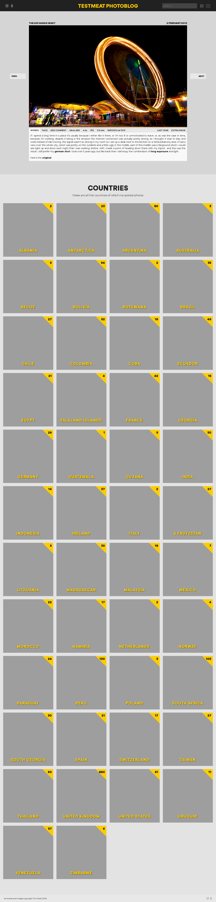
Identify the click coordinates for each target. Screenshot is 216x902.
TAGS (44, 130)
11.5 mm (100, 130)
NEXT (201, 76)
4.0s (85, 130)
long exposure (159, 151)
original (46, 157)
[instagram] (8, 6)
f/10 (92, 130)
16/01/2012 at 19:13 (116, 130)
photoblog (108, 6)
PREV (14, 76)
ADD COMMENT (58, 130)
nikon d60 (74, 130)
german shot (62, 151)
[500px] (12, 6)
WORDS (35, 130)
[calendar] (201, 6)
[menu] (208, 6)
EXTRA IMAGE (178, 130)
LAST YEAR (162, 130)
